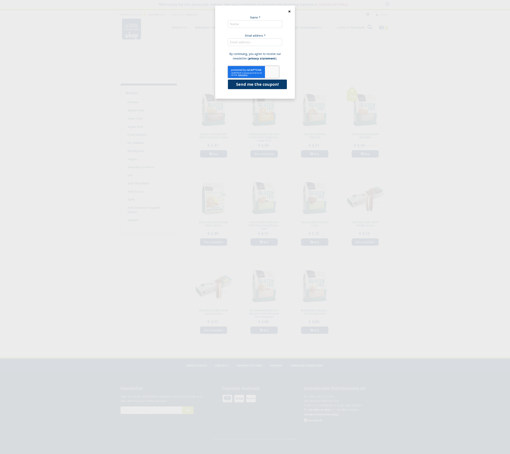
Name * (255, 17)
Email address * (255, 35)
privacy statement (262, 58)
